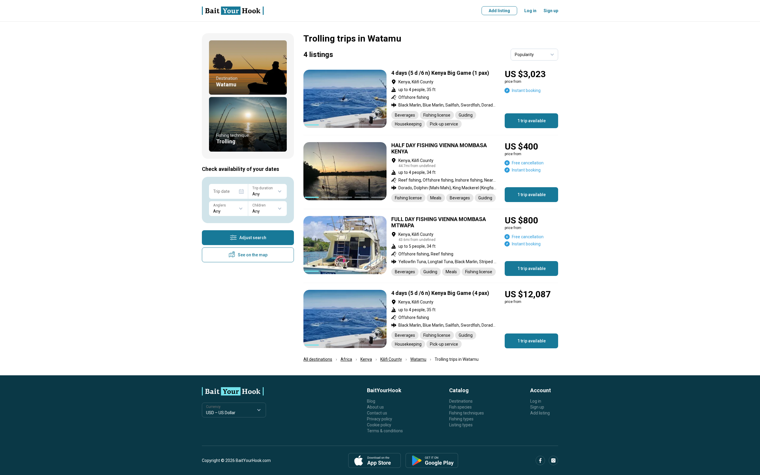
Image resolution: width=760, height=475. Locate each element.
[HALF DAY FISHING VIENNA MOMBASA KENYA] (430, 172)
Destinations (461, 401)
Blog (371, 401)
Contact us (377, 413)
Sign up (551, 10)
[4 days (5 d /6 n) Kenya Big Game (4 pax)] (430, 319)
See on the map (252, 254)
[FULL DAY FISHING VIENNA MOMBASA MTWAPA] (430, 246)
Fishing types (461, 419)
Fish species (460, 407)
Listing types (461, 424)
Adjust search (252, 237)
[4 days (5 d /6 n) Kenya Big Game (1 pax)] (430, 99)
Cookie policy (379, 424)
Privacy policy (379, 419)
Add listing (499, 10)
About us (375, 407)
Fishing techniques (466, 413)
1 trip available (531, 120)
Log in (530, 10)
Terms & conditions (385, 430)
